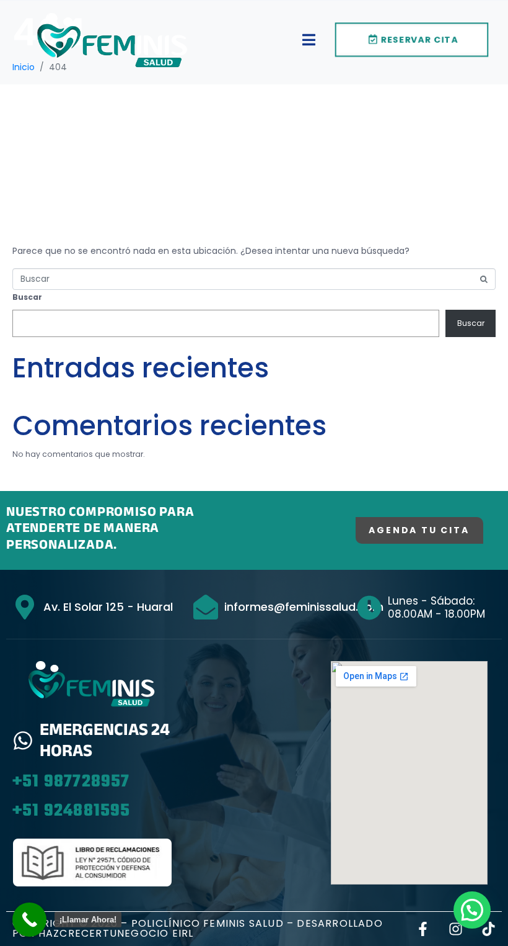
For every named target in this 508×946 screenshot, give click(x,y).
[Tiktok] (488, 929)
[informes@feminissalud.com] (205, 607)
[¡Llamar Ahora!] (29, 920)
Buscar (27, 297)
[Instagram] (456, 929)
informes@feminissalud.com (303, 607)
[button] (472, 910)
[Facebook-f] (423, 929)
